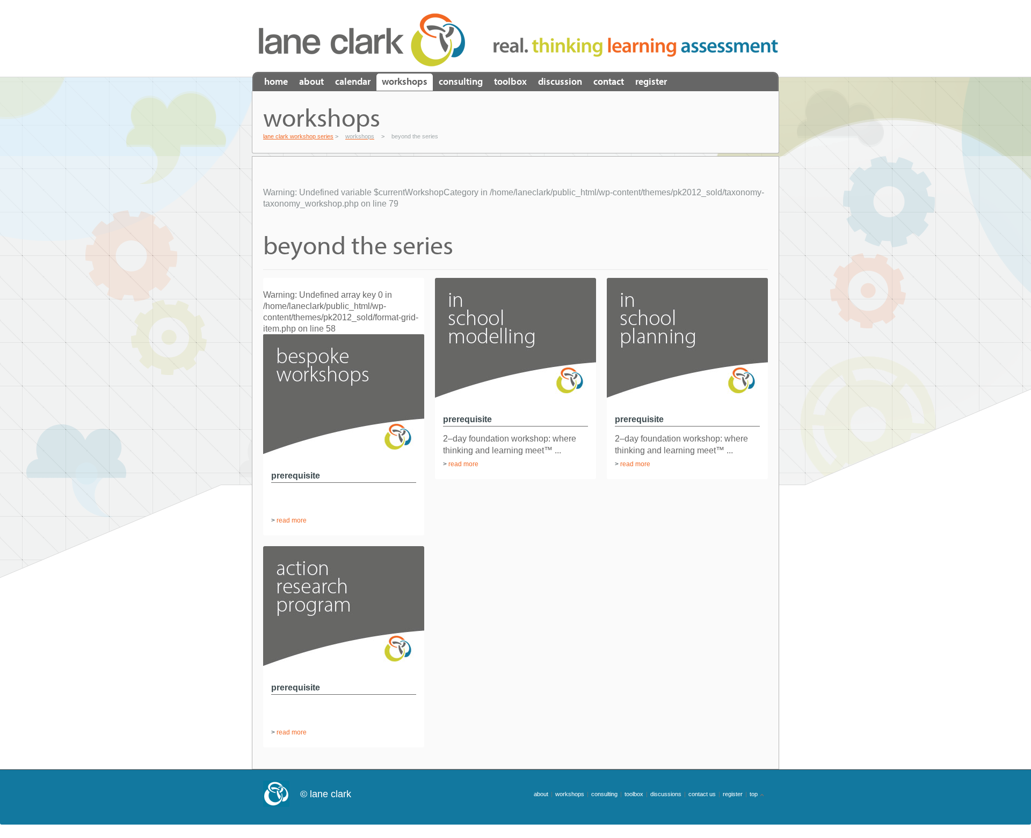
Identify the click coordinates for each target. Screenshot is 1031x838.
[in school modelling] (515, 406)
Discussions (665, 794)
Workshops (404, 81)
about (541, 794)
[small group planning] (687, 406)
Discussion (560, 81)
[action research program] (343, 674)
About (311, 81)
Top (754, 794)
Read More (292, 520)
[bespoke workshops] (343, 462)
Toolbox (510, 81)
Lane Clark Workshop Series (366, 40)
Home (276, 81)
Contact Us (702, 794)
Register (651, 81)
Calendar (353, 81)
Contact (608, 81)
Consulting (461, 81)
